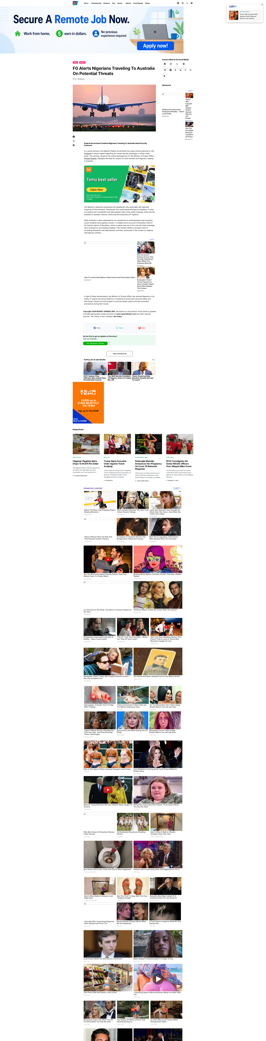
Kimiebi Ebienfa (90, 158)
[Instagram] (182, 3)
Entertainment (139, 457)
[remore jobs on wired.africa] (91, 30)
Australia (87, 153)
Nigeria (82, 62)
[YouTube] (191, 3)
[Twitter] (187, 3)
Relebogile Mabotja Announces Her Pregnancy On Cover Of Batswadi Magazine (148, 465)
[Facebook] (178, 3)
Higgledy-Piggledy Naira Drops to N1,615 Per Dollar (86, 462)
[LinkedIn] (180, 72)
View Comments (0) (119, 354)
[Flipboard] (170, 72)
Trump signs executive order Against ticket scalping (115, 464)
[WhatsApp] (185, 72)
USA (109, 457)
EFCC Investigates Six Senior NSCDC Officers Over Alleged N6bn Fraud (178, 464)
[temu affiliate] (119, 184)
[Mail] (190, 72)
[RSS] (175, 72)
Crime (168, 457)
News (75, 62)
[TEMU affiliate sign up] (88, 403)
